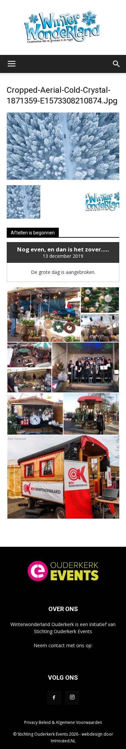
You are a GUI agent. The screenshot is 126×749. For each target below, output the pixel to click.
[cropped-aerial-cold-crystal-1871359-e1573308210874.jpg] (63, 178)
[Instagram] (72, 697)
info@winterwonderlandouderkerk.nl (63, 652)
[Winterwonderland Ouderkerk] (63, 27)
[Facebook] (54, 697)
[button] (116, 64)
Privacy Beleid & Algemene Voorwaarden (63, 722)
